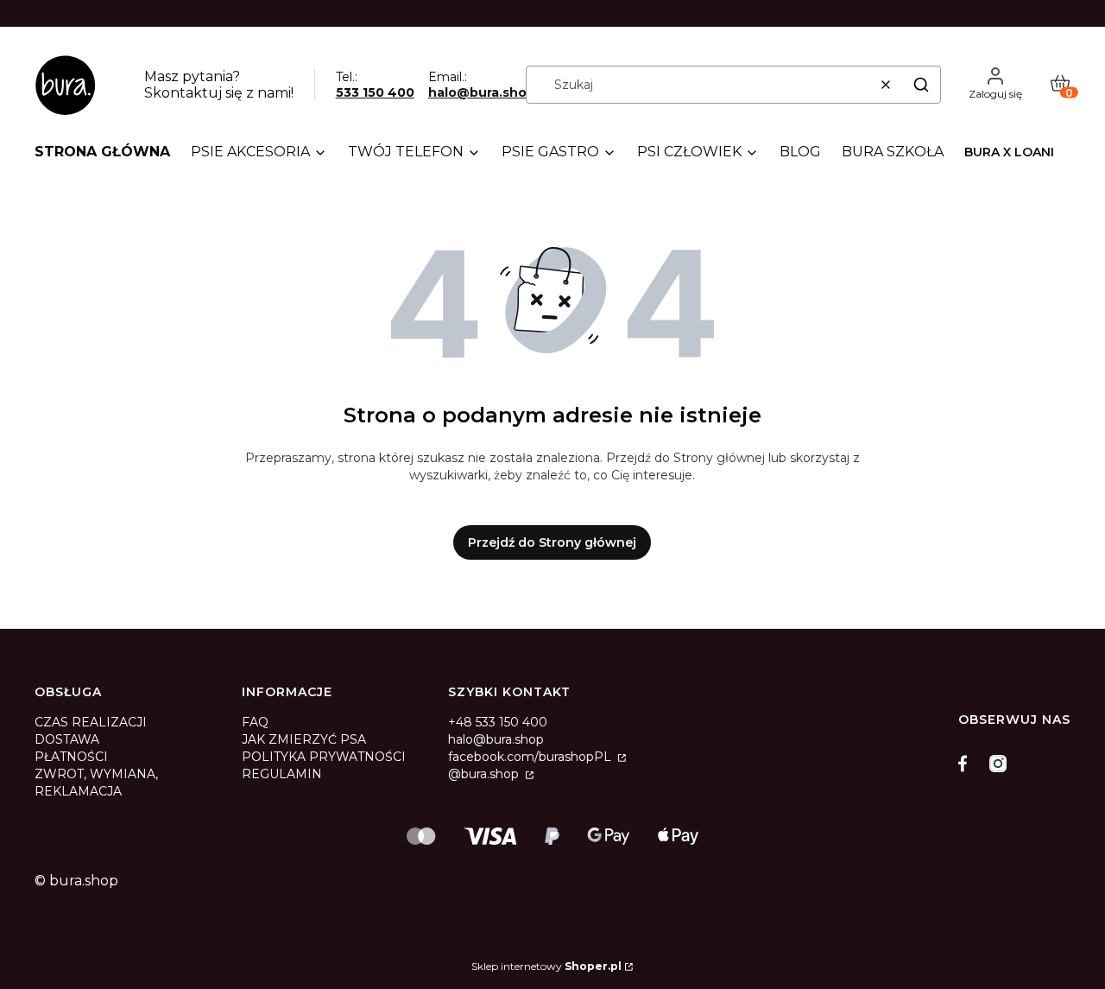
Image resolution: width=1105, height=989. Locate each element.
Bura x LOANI (1009, 152)
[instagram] (998, 763)
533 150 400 (375, 92)
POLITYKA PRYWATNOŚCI (324, 756)
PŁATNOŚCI (71, 756)
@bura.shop (485, 774)
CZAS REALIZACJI (91, 722)
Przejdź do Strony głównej (552, 542)
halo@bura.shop (481, 92)
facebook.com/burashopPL (531, 756)
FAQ (255, 722)
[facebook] (967, 763)
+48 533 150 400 (497, 722)
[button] (921, 84)
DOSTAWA (67, 739)
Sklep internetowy (546, 966)
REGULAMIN (282, 774)
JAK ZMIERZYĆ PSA (304, 739)
